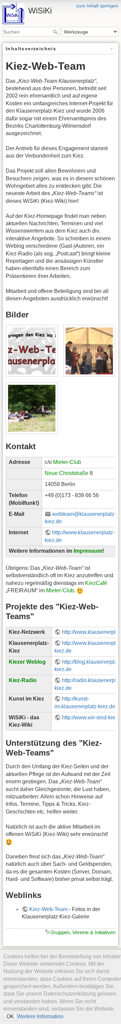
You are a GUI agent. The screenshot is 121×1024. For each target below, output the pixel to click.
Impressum (88, 551)
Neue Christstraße (66, 473)
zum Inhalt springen (97, 5)
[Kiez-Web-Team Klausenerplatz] (31, 350)
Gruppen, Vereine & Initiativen (82, 932)
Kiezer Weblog (27, 662)
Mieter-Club (67, 462)
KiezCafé (96, 583)
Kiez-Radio (23, 680)
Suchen (56, 31)
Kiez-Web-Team (48, 909)
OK (10, 1016)
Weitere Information (40, 1016)
